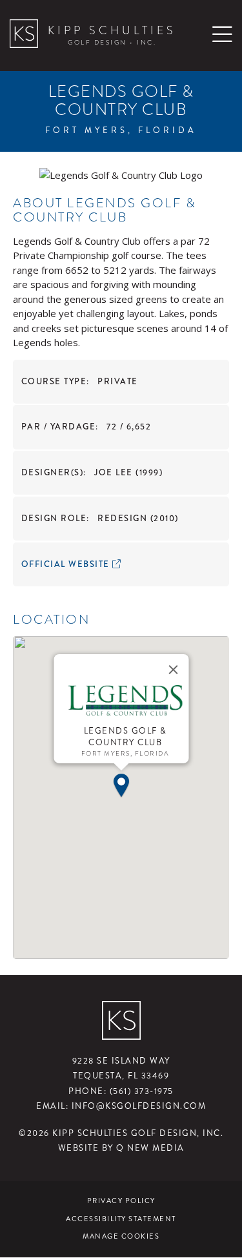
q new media (150, 1148)
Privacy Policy (121, 1201)
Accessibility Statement (121, 1219)
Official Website (67, 564)
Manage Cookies (121, 1236)
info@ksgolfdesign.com (139, 1106)
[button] (121, 784)
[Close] (172, 669)
